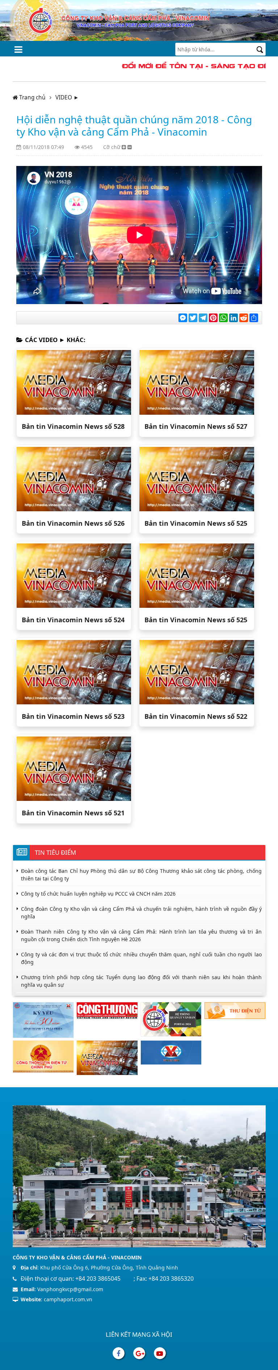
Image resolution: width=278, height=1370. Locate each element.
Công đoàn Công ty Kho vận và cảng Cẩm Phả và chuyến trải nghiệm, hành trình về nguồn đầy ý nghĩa (141, 912)
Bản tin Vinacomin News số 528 (73, 426)
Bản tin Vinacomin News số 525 (195, 523)
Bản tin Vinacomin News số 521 (73, 812)
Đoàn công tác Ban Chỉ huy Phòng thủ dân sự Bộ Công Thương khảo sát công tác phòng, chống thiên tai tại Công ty (141, 874)
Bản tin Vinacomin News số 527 (195, 426)
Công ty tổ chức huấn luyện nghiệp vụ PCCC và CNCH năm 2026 (98, 893)
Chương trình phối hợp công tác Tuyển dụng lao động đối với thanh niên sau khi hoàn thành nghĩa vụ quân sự (141, 981)
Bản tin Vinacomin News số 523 (73, 716)
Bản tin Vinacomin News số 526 (73, 523)
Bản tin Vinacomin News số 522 (195, 716)
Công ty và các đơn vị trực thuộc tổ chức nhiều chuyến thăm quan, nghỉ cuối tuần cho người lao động (141, 958)
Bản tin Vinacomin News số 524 (73, 619)
